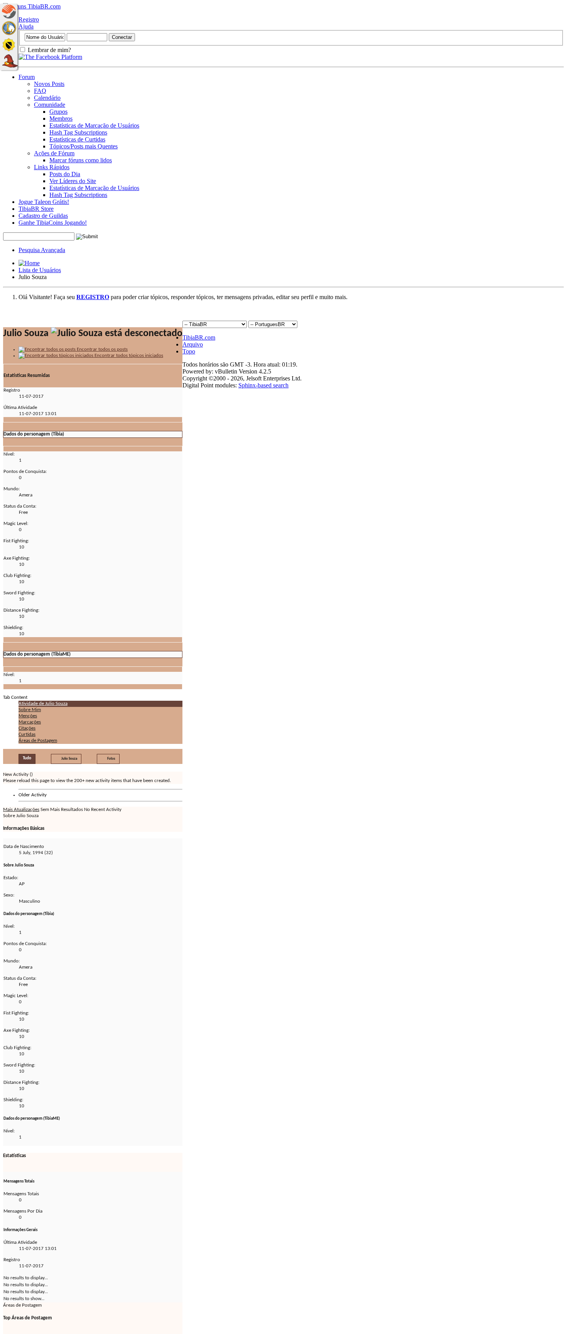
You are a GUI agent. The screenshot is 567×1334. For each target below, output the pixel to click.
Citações (27, 728)
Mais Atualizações (21, 809)
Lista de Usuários (40, 270)
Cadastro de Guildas (43, 215)
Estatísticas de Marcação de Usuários (94, 125)
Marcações (30, 722)
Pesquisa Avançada (42, 250)
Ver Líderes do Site (72, 181)
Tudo (27, 758)
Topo (188, 351)
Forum (27, 77)
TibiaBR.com (198, 337)
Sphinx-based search (263, 385)
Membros (61, 118)
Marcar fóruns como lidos (80, 160)
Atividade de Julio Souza (43, 703)
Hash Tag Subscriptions (78, 132)
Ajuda (26, 26)
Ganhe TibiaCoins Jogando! (53, 222)
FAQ (40, 90)
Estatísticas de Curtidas (77, 139)
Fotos (111, 758)
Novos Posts (49, 84)
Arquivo (192, 344)
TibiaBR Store (36, 208)
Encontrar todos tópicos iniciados (128, 355)
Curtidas (27, 734)
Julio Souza (69, 758)
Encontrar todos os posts (102, 349)
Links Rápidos (51, 167)
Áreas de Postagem (38, 740)
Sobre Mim (30, 709)
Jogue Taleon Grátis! (44, 202)
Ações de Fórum (54, 153)
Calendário (47, 97)
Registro (29, 19)
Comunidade (49, 104)
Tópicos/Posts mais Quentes (83, 146)
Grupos (58, 111)
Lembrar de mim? (48, 50)
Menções (28, 715)
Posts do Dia (64, 174)
